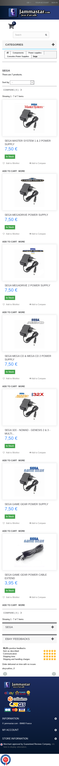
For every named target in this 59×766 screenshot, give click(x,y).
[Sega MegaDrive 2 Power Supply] (29, 262)
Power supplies (35, 53)
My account (10, 730)
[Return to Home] (7, 53)
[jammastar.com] (29, 12)
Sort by (5, 82)
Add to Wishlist (12, 163)
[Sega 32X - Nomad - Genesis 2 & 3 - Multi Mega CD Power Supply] (29, 407)
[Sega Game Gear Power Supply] (29, 481)
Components (18, 53)
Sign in (54, 2)
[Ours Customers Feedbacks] (17, 696)
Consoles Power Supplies (18, 56)
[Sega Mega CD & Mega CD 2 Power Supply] (29, 333)
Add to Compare (38, 163)
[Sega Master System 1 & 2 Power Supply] (29, 118)
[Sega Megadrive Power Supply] (29, 192)
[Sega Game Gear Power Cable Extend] (29, 552)
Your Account (42, 2)
